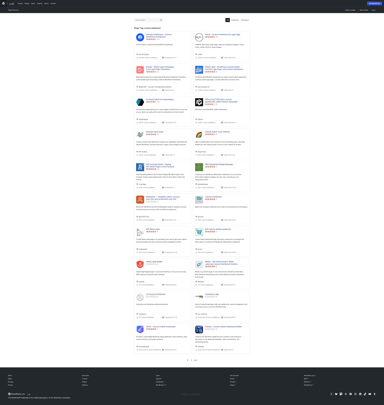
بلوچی (28, 394)
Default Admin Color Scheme (217, 132)
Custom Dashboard (213, 197)
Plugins (84, 382)
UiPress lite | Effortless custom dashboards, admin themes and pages (221, 100)
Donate (233, 382)
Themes (84, 379)
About (10, 375)
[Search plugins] (161, 20)
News (10, 379)
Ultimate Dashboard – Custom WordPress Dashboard (159, 35)
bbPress (307, 382)
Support (158, 379)
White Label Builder (154, 262)
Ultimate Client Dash (154, 132)
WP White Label (153, 229)
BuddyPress (309, 385)
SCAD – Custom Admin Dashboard (160, 327)
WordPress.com (310, 375)
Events (232, 379)
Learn (158, 375)
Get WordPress (374, 3)
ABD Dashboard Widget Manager (219, 164)
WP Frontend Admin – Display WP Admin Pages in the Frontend (160, 165)
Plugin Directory (13, 10)
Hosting (10, 382)
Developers (160, 382)
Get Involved (234, 375)
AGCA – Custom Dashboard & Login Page (222, 34)
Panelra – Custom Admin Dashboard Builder (223, 327)
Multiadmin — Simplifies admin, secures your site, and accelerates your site (163, 198)
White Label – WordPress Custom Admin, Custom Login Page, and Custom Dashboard (224, 68)
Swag (232, 385)
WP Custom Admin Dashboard (218, 229)
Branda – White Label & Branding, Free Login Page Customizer (160, 68)
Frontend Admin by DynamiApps (160, 99)
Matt (306, 379)
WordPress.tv (161, 385)
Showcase (85, 375)
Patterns (85, 385)
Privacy (10, 385)
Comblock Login (212, 294)
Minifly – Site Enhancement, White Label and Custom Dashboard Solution (221, 263)
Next (195, 360)
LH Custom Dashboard (155, 294)
